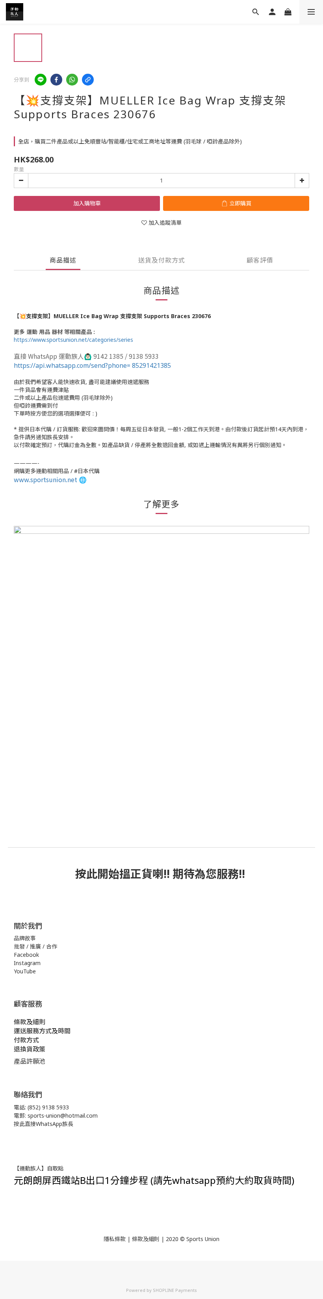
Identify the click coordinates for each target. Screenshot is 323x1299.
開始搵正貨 (124, 873)
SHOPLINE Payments (175, 1290)
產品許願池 (29, 1061)
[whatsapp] (72, 80)
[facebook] (56, 80)
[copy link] (88, 80)
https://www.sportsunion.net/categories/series (73, 339)
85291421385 (92, 365)
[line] (40, 80)
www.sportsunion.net (45, 479)
